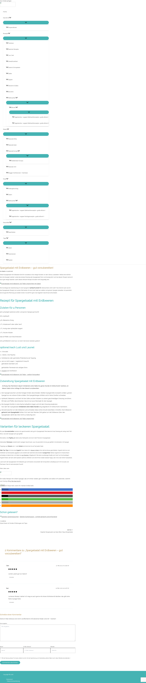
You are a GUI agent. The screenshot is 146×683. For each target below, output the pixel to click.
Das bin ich (6, 18)
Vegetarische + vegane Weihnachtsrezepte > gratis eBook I (31, 117)
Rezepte (5, 33)
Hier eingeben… (3, 623)
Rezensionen (12, 254)
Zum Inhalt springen (5, 1)
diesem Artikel (35, 450)
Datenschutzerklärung (13, 681)
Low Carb (11, 55)
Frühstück (11, 43)
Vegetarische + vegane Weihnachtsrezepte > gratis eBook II (31, 123)
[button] (10, 18)
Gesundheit (6, 222)
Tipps (4, 238)
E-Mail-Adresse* (27, 646)
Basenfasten (11, 232)
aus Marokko (25, 455)
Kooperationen (12, 27)
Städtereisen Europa (17, 160)
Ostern (10, 194)
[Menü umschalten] (26, 22)
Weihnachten (12, 98)
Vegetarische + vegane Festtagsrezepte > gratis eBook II (27, 216)
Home (5, 11)
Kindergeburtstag (13, 188)
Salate (10, 73)
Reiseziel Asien (12, 145)
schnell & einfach (13, 61)
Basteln (10, 260)
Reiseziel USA (12, 167)
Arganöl (4, 371)
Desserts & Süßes (13, 85)
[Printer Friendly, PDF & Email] (2, 485)
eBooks (13, 107)
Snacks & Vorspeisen (14, 67)
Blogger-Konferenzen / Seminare (18, 173)
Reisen (5, 129)
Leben (10, 248)
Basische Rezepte (13, 49)
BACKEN (10, 91)
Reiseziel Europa (13, 151)
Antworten (11, 577)
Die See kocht (16, 481)
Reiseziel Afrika (12, 139)
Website (52, 646)
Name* (1, 646)
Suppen (10, 79)
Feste (4, 179)
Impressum (9, 679)
